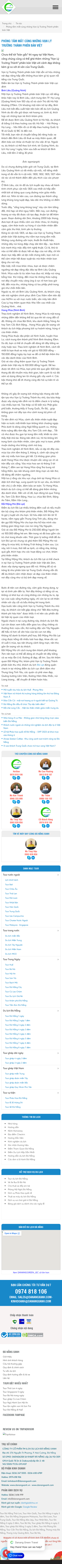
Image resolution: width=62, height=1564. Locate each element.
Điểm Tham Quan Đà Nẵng (21, 1148)
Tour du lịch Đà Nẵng (18, 1178)
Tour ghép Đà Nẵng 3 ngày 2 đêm (21, 1526)
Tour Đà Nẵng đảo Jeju (23, 1519)
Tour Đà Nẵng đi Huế (13, 1409)
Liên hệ (6, 1378)
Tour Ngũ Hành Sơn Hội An (15, 1402)
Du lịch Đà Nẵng (11, 1010)
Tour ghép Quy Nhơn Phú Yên (18, 1087)
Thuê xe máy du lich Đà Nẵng (22, 1196)
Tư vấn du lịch (9, 1371)
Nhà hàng (12, 1123)
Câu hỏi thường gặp (12, 1363)
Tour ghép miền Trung (14, 1073)
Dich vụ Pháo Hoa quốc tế (20, 1193)
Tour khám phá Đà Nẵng (16, 1000)
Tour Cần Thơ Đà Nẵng (17, 1529)
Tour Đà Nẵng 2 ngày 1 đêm (17, 1020)
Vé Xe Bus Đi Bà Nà (17, 1182)
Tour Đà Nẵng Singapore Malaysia (21, 1516)
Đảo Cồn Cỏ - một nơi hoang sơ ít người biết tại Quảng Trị (30, 700)
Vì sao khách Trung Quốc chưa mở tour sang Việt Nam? (29, 745)
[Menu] (55, 7)
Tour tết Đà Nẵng (12, 1107)
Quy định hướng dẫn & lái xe (16, 1374)
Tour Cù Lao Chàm (13, 991)
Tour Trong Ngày (11, 959)
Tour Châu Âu (11, 889)
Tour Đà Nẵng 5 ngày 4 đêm (18, 1034)
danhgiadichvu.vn (29, 1502)
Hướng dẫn (13, 1127)
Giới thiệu (7, 1356)
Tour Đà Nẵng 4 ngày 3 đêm (18, 1029)
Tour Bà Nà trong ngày (13, 1395)
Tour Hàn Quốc (12, 907)
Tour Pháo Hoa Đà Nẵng (16, 1098)
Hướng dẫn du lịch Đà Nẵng (21, 1155)
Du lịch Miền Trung (13, 940)
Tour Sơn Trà (10, 978)
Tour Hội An (10, 973)
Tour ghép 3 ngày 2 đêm (16, 1062)
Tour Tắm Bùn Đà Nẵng (15, 1005)
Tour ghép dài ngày (13, 1052)
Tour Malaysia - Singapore (16, 925)
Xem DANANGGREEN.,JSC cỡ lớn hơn (31, 1272)
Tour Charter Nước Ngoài (16, 920)
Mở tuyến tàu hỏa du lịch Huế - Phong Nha (23, 689)
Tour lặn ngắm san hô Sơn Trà (17, 1406)
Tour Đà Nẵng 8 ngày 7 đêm (18, 1047)
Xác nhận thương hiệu (18, 1145)
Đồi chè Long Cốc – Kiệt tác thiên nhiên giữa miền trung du (31, 708)
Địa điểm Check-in (16, 1134)
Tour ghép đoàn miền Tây (16, 1078)
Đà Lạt (40, 664)
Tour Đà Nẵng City (13, 987)
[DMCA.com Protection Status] (32, 1335)
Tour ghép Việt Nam (13, 1068)
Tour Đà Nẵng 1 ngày (14, 1016)
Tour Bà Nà (10, 969)
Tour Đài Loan (11, 898)
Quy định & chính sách (13, 1367)
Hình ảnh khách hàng (13, 1360)
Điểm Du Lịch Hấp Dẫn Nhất (21, 1152)
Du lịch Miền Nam (13, 949)
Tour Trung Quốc (12, 911)
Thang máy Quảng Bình (17, 1533)
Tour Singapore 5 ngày (13, 1391)
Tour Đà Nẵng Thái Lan (11, 1513)
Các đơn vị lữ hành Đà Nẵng (21, 1159)
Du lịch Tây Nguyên (14, 945)
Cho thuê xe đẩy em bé (19, 1185)
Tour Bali (9, 884)
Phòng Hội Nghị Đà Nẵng (20, 1189)
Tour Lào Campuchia (14, 916)
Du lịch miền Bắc (12, 936)
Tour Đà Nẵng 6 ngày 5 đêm (18, 1038)
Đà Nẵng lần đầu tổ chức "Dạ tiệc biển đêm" (24, 704)
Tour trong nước (11, 930)
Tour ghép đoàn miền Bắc (16, 1082)
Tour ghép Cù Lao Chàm (14, 1399)
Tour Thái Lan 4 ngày (12, 1388)
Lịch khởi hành (11, 880)
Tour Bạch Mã (11, 982)
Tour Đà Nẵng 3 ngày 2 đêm (17, 1025)
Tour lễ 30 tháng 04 (14, 1102)
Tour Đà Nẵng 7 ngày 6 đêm (18, 1043)
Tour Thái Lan (11, 893)
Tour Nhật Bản (11, 902)
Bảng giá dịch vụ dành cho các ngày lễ (26, 1203)
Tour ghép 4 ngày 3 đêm (16, 1058)
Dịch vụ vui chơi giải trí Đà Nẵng (23, 1200)
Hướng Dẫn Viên (16, 1138)
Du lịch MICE (11, 954)
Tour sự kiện (9, 1092)
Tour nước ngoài (11, 874)
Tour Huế (9, 964)
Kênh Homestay (15, 1130)
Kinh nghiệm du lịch (17, 1141)
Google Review (30, 1506)
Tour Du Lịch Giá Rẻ (13, 996)
